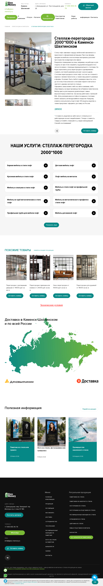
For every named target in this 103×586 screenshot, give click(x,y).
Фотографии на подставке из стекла (82, 510)
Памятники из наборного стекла (81, 501)
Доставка (48, 517)
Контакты (94, 17)
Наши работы (74, 17)
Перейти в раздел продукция (44, 250)
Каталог (37, 17)
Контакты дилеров (14, 515)
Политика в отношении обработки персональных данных (25, 569)
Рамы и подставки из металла (80, 528)
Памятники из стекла (77, 497)
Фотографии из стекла (78, 506)
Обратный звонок (89, 6)
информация (85, 17)
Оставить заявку (89, 131)
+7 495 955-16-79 (11, 527)
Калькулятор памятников (82, 537)
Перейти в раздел (89, 409)
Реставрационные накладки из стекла (83, 514)
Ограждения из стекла (77, 519)
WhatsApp (15, 533)
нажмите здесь (19, 583)
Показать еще (51, 225)
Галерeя (47, 551)
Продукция (11, 17)
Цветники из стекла (76, 523)
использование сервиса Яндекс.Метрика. (25, 582)
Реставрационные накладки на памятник (51, 533)
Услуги (29, 17)
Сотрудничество (51, 521)
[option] (28, 63)
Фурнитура (73, 532)
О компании (21, 17)
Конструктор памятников (60, 17)
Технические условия (51, 305)
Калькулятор (48, 19)
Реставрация (49, 508)
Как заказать (49, 512)
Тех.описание (50, 526)
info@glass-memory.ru (12, 541)
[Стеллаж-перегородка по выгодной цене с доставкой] (28, 63)
